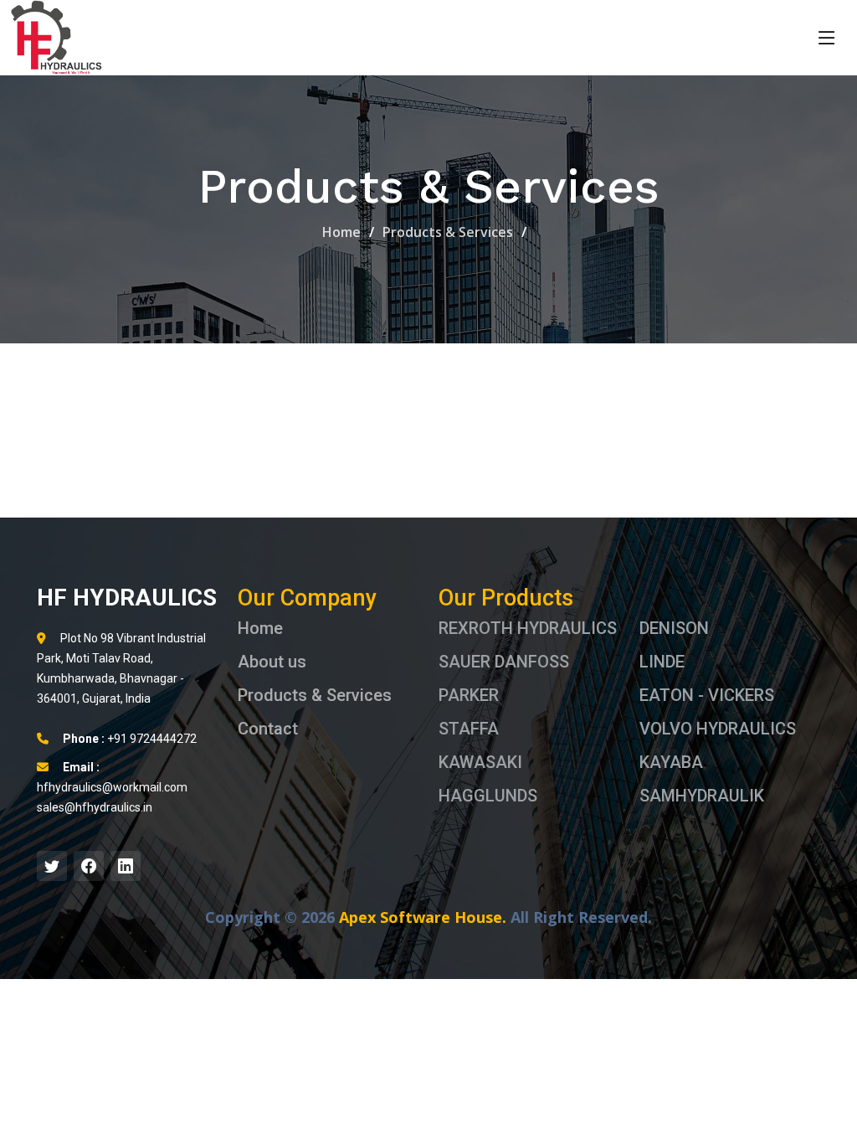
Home (341, 232)
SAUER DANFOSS (504, 661)
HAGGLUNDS (488, 795)
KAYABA (671, 762)
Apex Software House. (422, 917)
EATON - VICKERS (706, 695)
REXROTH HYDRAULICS (528, 628)
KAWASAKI (480, 762)
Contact (268, 728)
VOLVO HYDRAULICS (717, 728)
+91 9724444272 (130, 738)
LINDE (662, 661)
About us (272, 661)
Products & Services (447, 232)
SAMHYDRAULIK (701, 795)
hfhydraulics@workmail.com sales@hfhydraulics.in (112, 787)
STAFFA (469, 728)
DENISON (674, 628)
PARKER (469, 695)
